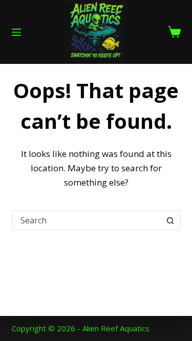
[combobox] (87, 220)
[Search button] (170, 220)
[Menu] (16, 32)
